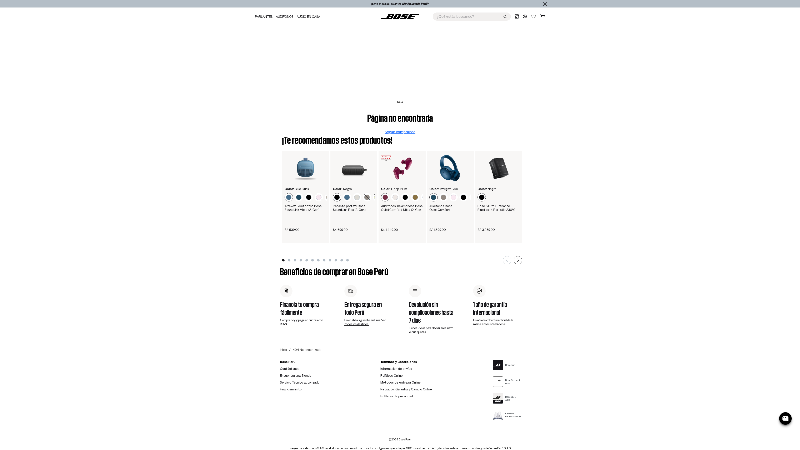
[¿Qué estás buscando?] (505, 16)
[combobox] (472, 16)
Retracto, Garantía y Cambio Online (406, 389)
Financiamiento (291, 389)
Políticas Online (391, 375)
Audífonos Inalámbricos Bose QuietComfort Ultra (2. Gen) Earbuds (402, 208)
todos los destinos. (356, 324)
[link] (400, 16)
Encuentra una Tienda (295, 375)
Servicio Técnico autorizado (300, 382)
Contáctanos (289, 368)
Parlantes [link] (264, 16)
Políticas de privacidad (396, 396)
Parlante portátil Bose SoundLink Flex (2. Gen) (349, 207)
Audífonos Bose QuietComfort (440, 207)
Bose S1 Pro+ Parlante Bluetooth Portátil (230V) (496, 207)
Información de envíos (396, 368)
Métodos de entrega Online (400, 382)
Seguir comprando (400, 132)
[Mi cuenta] (525, 16)
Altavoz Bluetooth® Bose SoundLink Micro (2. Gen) (303, 207)
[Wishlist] (533, 16)
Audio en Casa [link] (308, 16)
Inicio (283, 349)
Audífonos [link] (285, 16)
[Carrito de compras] (542, 16)
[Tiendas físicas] (517, 16)
